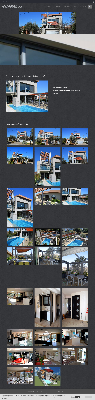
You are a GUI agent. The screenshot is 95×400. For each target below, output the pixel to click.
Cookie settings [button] (88, 396)
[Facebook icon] (90, 2)
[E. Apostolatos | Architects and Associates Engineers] (12, 6)
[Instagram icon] (93, 2)
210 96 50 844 (5, 2)
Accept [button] (77, 397)
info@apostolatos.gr (16, 2)
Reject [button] (73, 397)
